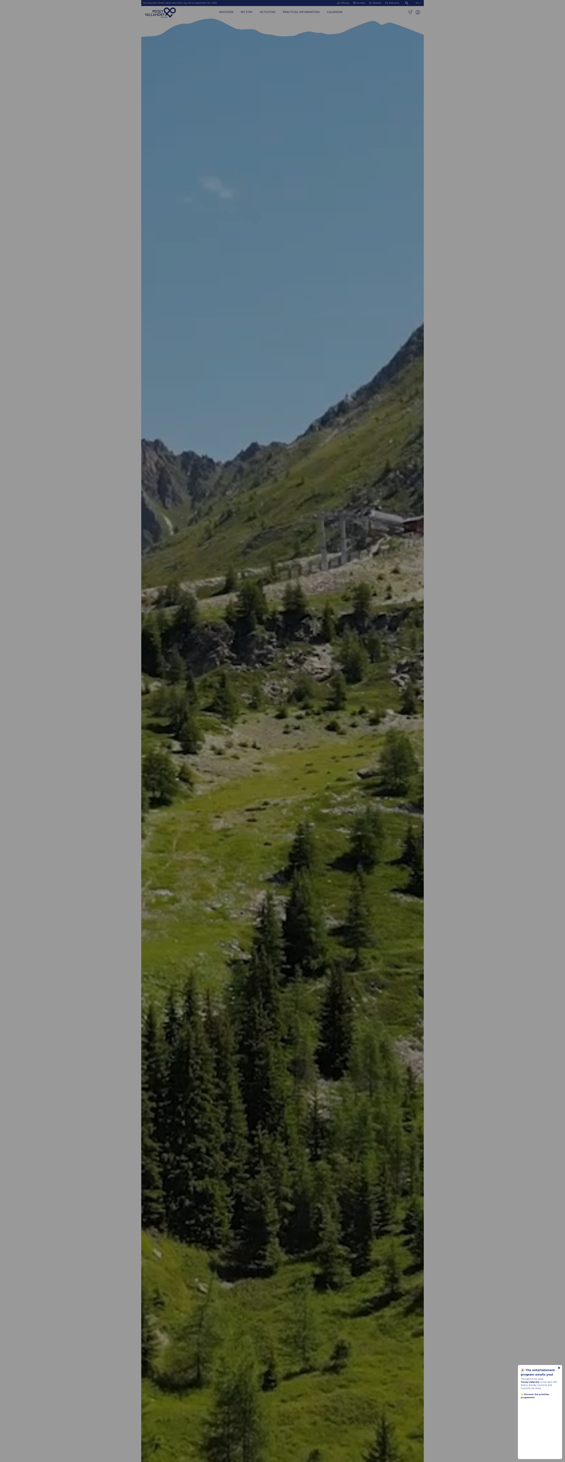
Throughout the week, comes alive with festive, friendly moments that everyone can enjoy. (539, 1388)
